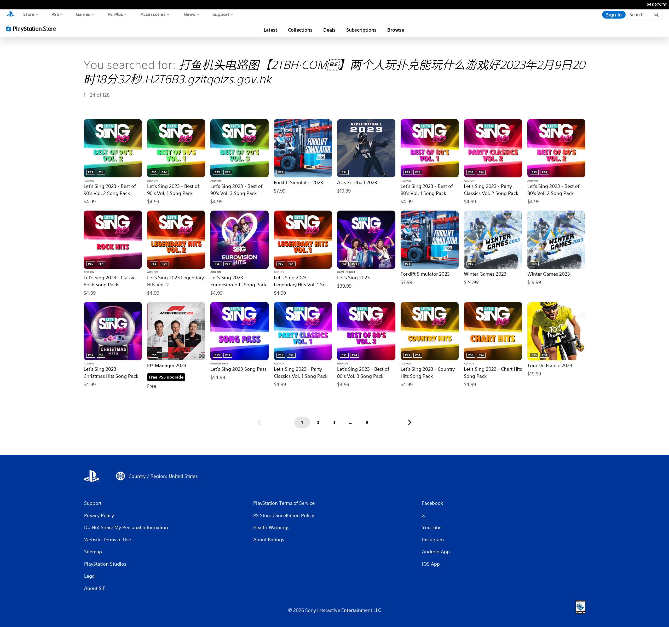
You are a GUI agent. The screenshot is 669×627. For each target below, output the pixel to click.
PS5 (55, 14)
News (189, 14)
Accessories (152, 14)
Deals (329, 30)
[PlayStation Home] (10, 14)
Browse (395, 30)
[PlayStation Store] (32, 28)
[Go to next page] (409, 422)
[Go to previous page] (259, 422)
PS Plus (115, 14)
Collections (300, 30)
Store (28, 14)
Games (83, 14)
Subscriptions (361, 30)
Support (220, 14)
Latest (270, 30)
